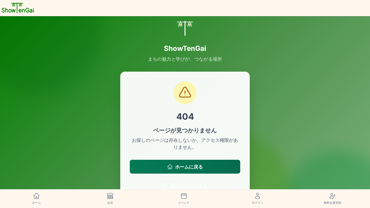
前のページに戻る (189, 186)
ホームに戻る (189, 167)
